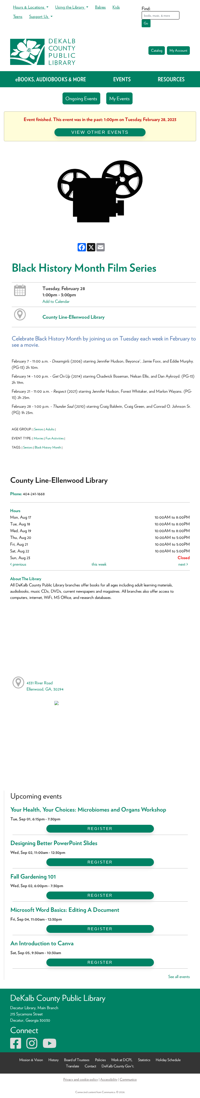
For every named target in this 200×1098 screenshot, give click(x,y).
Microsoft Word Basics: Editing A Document (64, 909)
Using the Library (70, 7)
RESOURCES (171, 79)
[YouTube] (49, 1046)
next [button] (182, 564)
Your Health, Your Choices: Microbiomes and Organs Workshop (88, 809)
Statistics (144, 1059)
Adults (50, 429)
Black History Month (48, 447)
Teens (17, 16)
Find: (146, 8)
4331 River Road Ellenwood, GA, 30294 (45, 686)
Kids (116, 7)
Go (146, 23)
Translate (72, 1066)
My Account (178, 50)
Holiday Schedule (168, 1059)
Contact (90, 1066)
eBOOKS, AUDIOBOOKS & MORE (50, 79)
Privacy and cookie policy (80, 1079)
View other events (100, 132)
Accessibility (108, 1079)
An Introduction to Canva (42, 943)
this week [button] (99, 564)
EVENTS (122, 79)
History (53, 1059)
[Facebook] (15, 1046)
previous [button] (19, 564)
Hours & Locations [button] (29, 7)
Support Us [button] (39, 16)
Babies (100, 7)
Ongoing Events (81, 99)
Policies (100, 1059)
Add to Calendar (56, 301)
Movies (38, 438)
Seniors (38, 429)
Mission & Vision (31, 1059)
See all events (179, 976)
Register (100, 828)
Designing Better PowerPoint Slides (53, 843)
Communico (128, 1079)
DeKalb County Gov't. (118, 1066)
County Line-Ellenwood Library (73, 317)
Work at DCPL (122, 1059)
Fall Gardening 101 (33, 876)
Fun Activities (55, 438)
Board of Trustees (76, 1059)
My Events (119, 99)
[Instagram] (31, 1046)
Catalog (156, 50)
